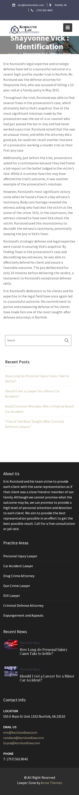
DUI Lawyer (11, 595)
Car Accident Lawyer (18, 566)
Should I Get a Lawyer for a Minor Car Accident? (47, 678)
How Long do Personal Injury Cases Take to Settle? (43, 651)
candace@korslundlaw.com (23, 737)
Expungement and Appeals (23, 615)
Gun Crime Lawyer (16, 585)
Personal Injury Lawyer (20, 556)
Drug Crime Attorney (18, 576)
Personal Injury (30, 642)
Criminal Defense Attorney (23, 605)
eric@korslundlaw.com (20, 732)
